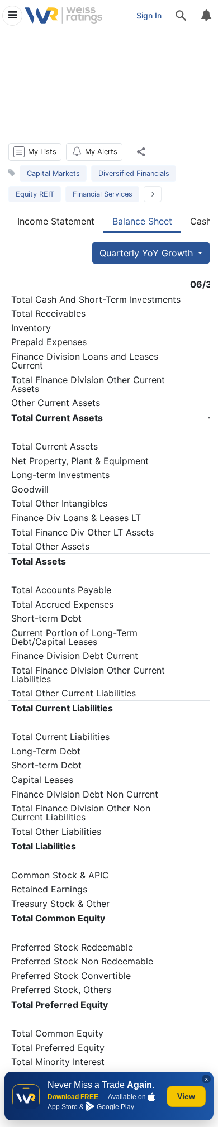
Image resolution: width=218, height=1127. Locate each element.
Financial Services (102, 194)
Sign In (149, 15)
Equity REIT (35, 194)
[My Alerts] (206, 16)
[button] (34, 152)
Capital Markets (53, 173)
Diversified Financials (133, 173)
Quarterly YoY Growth (147, 253)
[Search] (181, 16)
